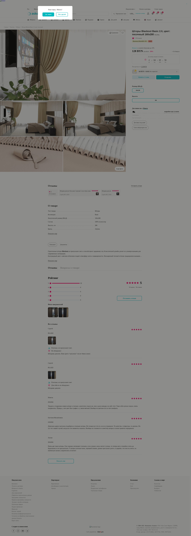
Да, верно (48, 14)
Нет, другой (62, 14)
